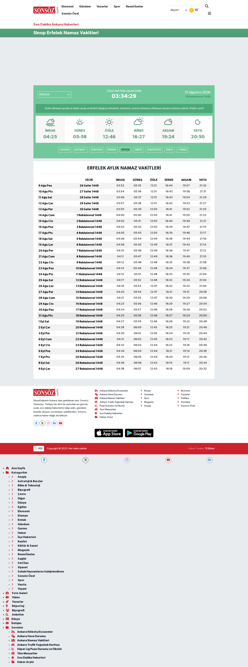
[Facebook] (36, 423)
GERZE (138, 149)
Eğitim (21, 507)
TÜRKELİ (182, 149)
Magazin (149, 402)
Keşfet (22, 541)
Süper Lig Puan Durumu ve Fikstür (39, 649)
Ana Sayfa (18, 468)
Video (15, 597)
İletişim (16, 623)
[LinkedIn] (54, 423)
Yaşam (21, 588)
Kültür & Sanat (27, 545)
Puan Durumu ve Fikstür (112, 405)
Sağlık (21, 558)
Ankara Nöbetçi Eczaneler (114, 390)
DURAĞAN (96, 149)
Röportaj (17, 606)
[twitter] (85, 460)
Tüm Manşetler (108, 409)
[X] (42, 423)
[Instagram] (48, 423)
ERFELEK (125, 149)
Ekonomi (67, 6)
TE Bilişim (210, 448)
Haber (21, 532)
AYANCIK (65, 149)
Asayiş (147, 405)
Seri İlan (23, 562)
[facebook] (44, 460)
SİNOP (169, 149)
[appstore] (109, 432)
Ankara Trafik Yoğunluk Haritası (116, 402)
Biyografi (23, 489)
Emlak (21, 519)
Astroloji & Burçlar (30, 481)
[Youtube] (60, 423)
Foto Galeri (19, 593)
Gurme (22, 528)
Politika (185, 398)
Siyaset (22, 567)
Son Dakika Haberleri (111, 413)
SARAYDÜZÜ (154, 149)
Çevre (21, 494)
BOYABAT (80, 149)
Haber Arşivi (106, 417)
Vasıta (21, 584)
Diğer (21, 498)
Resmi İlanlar (134, 6)
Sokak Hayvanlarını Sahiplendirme (40, 571)
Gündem (85, 6)
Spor (117, 6)
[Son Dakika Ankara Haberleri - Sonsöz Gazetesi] (46, 10)
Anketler (17, 614)
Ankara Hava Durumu (111, 394)
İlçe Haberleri (26, 537)
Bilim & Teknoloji (28, 485)
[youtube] (168, 460)
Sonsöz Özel (70, 13)
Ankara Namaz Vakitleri (112, 398)
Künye (147, 390)
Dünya (21, 502)
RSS (40, 448)
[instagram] (127, 460)
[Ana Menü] (208, 13)
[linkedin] (210, 460)
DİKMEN (111, 149)
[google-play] (139, 432)
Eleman (22, 515)
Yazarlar (102, 6)
